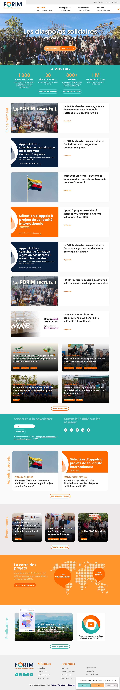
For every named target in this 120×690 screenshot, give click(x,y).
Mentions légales (92, 674)
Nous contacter (43, 678)
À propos (65, 668)
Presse (108, 2)
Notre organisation (68, 671)
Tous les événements (60, 547)
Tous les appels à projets (60, 496)
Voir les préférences (111, 685)
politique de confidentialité (46, 436)
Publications (42, 671)
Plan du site (90, 671)
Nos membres (67, 675)
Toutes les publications (60, 646)
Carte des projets (44, 675)
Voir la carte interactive (24, 585)
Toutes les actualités (60, 408)
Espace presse (91, 667)
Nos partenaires (67, 678)
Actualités (41, 668)
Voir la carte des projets (72, 91)
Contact (114, 2)
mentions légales (23, 439)
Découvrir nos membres (48, 91)
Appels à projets (99, 2)
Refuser (98, 685)
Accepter (84, 685)
